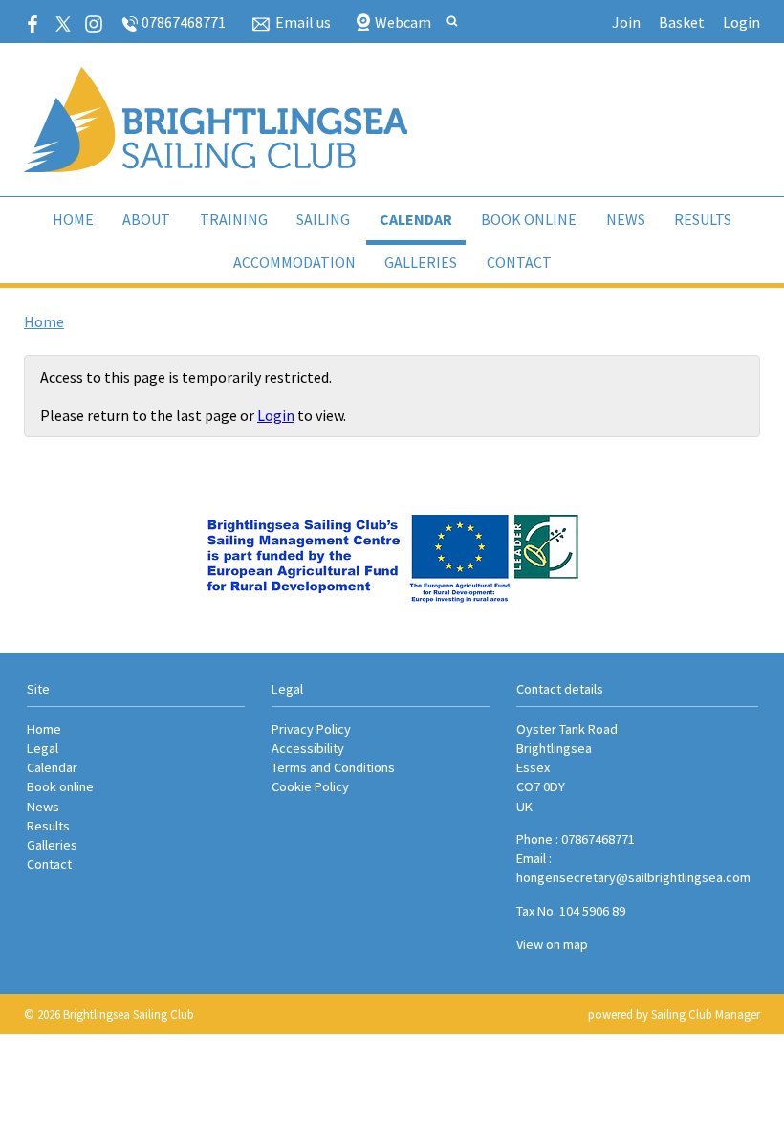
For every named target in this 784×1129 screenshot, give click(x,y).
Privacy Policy (311, 729)
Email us (303, 22)
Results (702, 219)
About (146, 219)
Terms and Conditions (333, 767)
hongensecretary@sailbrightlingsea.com (633, 877)
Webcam (403, 22)
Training (234, 219)
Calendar (416, 219)
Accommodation (294, 262)
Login (741, 22)
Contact (519, 262)
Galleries (420, 262)
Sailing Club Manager (705, 1015)
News (625, 219)
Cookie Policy (310, 786)
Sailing (323, 219)
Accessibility (308, 748)
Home (73, 219)
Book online (529, 219)
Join (626, 22)
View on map (552, 944)
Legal (42, 748)
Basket (682, 22)
